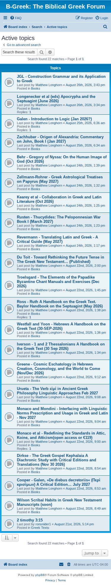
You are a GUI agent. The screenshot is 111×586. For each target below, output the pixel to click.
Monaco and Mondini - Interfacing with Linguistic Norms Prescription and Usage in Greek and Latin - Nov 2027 (62, 413)
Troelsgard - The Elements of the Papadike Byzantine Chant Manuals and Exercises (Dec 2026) (58, 281)
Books (35, 88)
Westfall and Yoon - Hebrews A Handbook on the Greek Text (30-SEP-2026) (61, 326)
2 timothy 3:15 (30, 520)
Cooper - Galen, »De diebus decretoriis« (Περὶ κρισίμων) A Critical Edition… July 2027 (58, 482)
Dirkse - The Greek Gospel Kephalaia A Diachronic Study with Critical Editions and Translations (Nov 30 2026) (56, 460)
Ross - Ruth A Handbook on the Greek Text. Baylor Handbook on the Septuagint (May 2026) (60, 303)
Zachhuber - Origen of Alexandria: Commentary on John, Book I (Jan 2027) (60, 139)
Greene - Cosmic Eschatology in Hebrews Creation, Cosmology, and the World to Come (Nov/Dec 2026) (58, 368)
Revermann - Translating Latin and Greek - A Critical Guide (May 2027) (57, 239)
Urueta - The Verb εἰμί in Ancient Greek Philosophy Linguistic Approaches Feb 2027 (57, 390)
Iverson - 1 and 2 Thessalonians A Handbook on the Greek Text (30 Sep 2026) (61, 346)
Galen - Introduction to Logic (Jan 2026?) (54, 119)
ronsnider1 (43, 524)
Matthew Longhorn (49, 85)
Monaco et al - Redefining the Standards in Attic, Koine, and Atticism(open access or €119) (61, 435)
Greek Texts (40, 527)
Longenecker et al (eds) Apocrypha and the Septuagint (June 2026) (56, 98)
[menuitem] (16, 18)
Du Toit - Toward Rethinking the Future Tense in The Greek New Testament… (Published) (60, 259)
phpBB (40, 575)
